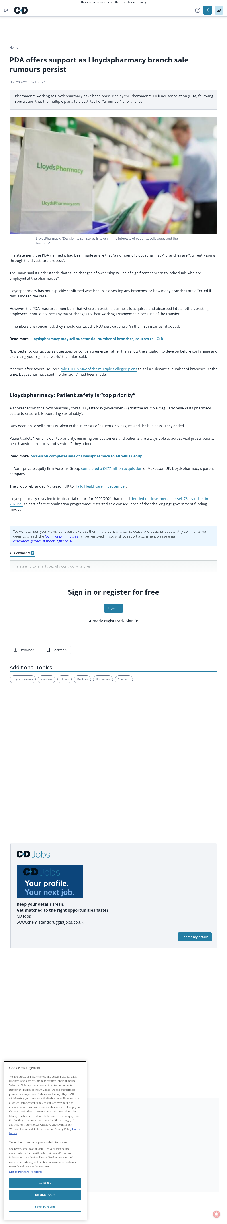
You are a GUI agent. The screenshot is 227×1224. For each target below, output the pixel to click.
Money (64, 679)
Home (14, 47)
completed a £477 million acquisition (111, 468)
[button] (197, 10)
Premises (46, 679)
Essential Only (45, 1194)
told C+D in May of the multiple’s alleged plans (99, 369)
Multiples (82, 679)
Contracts (124, 679)
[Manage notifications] (216, 1214)
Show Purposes (45, 1206)
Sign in (132, 621)
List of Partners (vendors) (25, 1171)
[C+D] (21, 10)
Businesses (103, 679)
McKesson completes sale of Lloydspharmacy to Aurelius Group (86, 456)
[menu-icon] (6, 10)
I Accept (45, 1182)
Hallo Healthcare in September (100, 486)
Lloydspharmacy (23, 679)
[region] (45, 1140)
